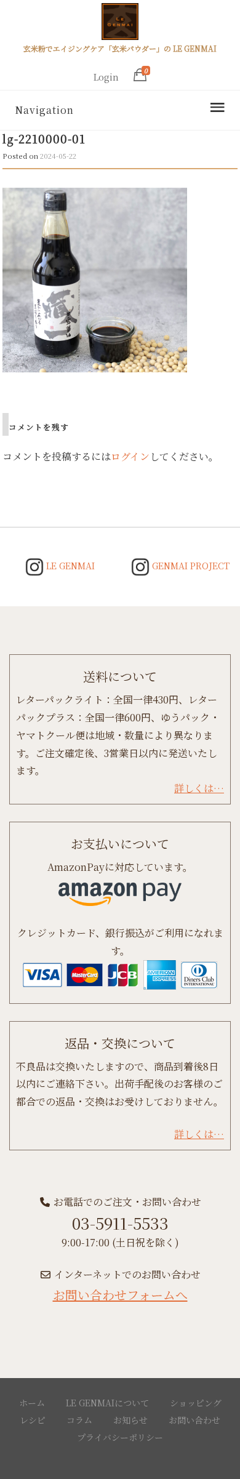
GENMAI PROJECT (190, 565)
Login (106, 77)
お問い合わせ (194, 1420)
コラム (79, 1420)
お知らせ (130, 1420)
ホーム (32, 1403)
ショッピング (196, 1403)
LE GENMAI (69, 565)
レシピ (33, 1420)
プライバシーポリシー (120, 1437)
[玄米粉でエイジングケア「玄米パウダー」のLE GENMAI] (120, 23)
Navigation (44, 110)
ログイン (130, 456)
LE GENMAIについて (107, 1403)
